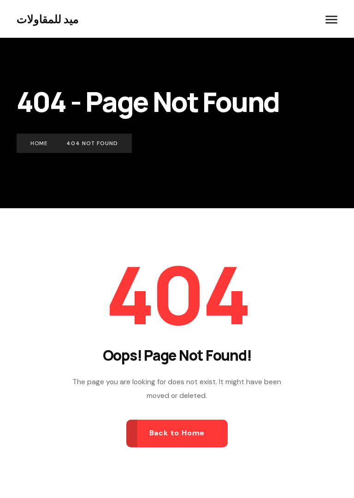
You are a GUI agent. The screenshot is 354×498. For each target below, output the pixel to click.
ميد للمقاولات (48, 18)
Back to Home (177, 433)
